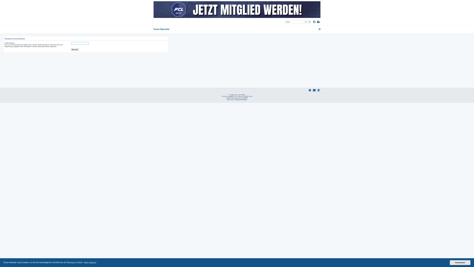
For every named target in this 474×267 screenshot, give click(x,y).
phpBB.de (245, 98)
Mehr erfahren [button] (90, 262)
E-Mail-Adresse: (9, 43)
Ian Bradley (242, 94)
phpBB (230, 96)
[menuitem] (314, 22)
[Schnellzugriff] (319, 29)
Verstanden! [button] (460, 263)
